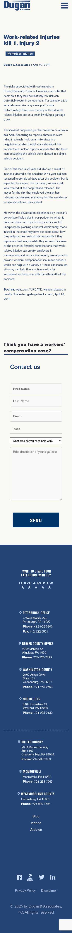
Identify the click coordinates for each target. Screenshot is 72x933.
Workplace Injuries (20, 53)
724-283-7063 (41, 759)
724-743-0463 (43, 687)
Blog (36, 816)
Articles (36, 830)
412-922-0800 (43, 626)
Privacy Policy (25, 890)
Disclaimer (49, 890)
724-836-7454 (41, 804)
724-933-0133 (43, 712)
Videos (36, 823)
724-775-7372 (42, 657)
